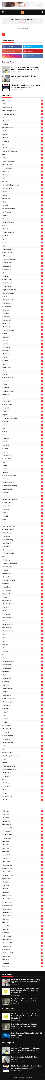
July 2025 (22, 841)
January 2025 (22, 862)
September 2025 (22, 834)
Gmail (22, 371)
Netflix (22, 513)
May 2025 (22, 848)
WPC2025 (22, 790)
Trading (22, 722)
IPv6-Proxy (22, 438)
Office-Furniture (22, 533)
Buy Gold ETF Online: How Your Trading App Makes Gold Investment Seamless (25, 981)
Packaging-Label (22, 550)
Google (22, 374)
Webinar (22, 762)
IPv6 (22, 435)
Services (22, 651)
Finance (22, 344)
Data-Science (22, 266)
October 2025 (22, 831)
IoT (22, 428)
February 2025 (22, 858)
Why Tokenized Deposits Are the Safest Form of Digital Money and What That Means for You (25, 991)
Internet (22, 425)
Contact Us (29, 1077)
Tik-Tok (22, 712)
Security (22, 644)
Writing (22, 793)
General (22, 364)
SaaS (22, 634)
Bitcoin (22, 192)
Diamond (22, 276)
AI (22, 117)
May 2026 (22, 814)
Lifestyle (22, 448)
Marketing (23, 479)
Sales (22, 637)
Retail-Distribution (22, 631)
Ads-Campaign (22, 107)
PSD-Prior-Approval (22, 604)
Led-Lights (22, 445)
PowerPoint (22, 594)
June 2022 (22, 963)
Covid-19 (22, 239)
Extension (22, 337)
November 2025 (22, 828)
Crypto (22, 246)
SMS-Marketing (22, 665)
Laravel (22, 442)
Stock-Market (22, 695)
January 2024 (22, 899)
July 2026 (22, 811)
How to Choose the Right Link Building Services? (25, 77)
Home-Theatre (22, 404)
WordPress (22, 783)
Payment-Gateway (22, 553)
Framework (22, 347)
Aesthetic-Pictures (22, 114)
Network (22, 516)
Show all (22, 22)
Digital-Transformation (22, 290)
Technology (23, 705)
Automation (22, 175)
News (22, 519)
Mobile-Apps (22, 502)
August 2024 (22, 878)
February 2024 (22, 895)
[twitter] (33, 46)
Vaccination (22, 739)
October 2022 (23, 949)
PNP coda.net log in (22, 580)
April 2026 (22, 818)
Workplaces (22, 786)
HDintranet (22, 388)
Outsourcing (22, 546)
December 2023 (22, 902)
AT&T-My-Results (22, 165)
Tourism (22, 719)
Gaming (22, 360)
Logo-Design (22, 458)
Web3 (22, 759)
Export (22, 333)
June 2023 (22, 922)
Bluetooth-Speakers (22, 208)
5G (22, 100)
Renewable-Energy (22, 624)
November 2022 (23, 946)
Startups (22, 692)
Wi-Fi (22, 779)
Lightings (22, 452)
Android (22, 134)
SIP (22, 654)
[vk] (33, 56)
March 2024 (22, 892)
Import (22, 415)
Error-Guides (22, 323)
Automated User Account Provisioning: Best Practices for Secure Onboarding (25, 68)
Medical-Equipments (22, 482)
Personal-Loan (22, 567)
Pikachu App (22, 577)
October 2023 (22, 909)
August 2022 (23, 956)
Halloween (22, 381)
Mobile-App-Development (22, 499)
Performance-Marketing (22, 563)
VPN (22, 746)
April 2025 (22, 851)
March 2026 (22, 821)
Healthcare (22, 394)
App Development (23, 148)
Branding (22, 215)
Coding (22, 225)
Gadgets (22, 357)
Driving (22, 296)
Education (22, 313)
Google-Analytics (22, 377)
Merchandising (22, 489)
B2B (22, 178)
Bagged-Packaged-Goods (22, 185)
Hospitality (22, 408)
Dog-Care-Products (22, 293)
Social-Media (22, 671)
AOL (22, 144)
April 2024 (22, 889)
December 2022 (22, 943)
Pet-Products (22, 573)
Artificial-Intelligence (22, 161)
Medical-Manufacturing (22, 485)
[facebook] (12, 46)
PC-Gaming (22, 560)
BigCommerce (22, 188)
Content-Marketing (22, 232)
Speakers (22, 681)
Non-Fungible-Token (22, 526)
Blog (22, 202)
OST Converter (22, 543)
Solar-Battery (22, 678)
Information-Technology (22, 418)
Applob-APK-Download (22, 151)
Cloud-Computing (22, 222)
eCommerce (22, 310)
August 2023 (22, 916)
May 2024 (22, 885)
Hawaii (22, 384)
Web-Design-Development (22, 756)
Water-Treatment (22, 752)
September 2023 (22, 912)
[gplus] (12, 51)
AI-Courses (22, 121)
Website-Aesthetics (22, 766)
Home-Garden (22, 401)
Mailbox (22, 469)
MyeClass (22, 509)
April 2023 (22, 929)
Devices (22, 273)
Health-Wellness (22, 391)
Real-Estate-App (22, 617)
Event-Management (22, 330)
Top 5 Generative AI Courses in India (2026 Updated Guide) (26, 1034)
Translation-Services (22, 729)
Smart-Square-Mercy (22, 661)
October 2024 (22, 872)
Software (23, 675)
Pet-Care (22, 570)
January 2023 (22, 939)
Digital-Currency (22, 279)
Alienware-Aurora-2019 (22, 127)
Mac (22, 462)
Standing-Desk (22, 688)
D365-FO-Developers (22, 259)
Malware (22, 472)
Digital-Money (22, 286)
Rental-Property (22, 627)
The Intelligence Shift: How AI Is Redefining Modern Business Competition (26, 86)
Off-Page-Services (22, 529)
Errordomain (22, 327)
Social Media (22, 668)
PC (22, 556)
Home (15, 1077)
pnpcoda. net (22, 587)
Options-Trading (22, 540)
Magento (22, 465)
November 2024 (22, 868)
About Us (21, 1077)
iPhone (22, 431)
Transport (22, 732)
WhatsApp (22, 776)
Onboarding (22, 536)
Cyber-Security (22, 252)
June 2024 (22, 882)
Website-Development (23, 769)
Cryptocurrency (22, 249)
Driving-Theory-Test (22, 300)
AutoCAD (22, 171)
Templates (22, 708)
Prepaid (22, 597)
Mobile (22, 496)
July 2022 (23, 959)
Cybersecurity (22, 256)
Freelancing (22, 354)
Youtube (22, 800)
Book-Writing (22, 212)
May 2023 (22, 926)
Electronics (22, 317)
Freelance (22, 350)
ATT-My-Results (22, 168)
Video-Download (22, 742)
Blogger (22, 205)
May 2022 (22, 966)
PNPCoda (22, 583)
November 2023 (22, 905)
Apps (22, 154)
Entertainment (22, 320)
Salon (22, 641)
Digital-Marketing (23, 283)
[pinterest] (33, 51)
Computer (22, 229)
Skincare (22, 658)
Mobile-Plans (22, 506)
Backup (22, 181)
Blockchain (22, 198)
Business (23, 219)
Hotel (22, 411)
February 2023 (22, 936)
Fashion (22, 340)
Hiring (22, 398)
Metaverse (22, 492)
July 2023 (22, 919)
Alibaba (22, 124)
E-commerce (22, 306)
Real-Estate (22, 614)
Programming (22, 600)
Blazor (22, 195)
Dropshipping (22, 303)
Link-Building (22, 455)
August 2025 (22, 838)
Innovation (22, 421)
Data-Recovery (22, 263)
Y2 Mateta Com (22, 796)
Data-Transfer (22, 269)
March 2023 (22, 932)
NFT (22, 523)
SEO (23, 648)
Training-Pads (22, 725)
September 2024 (22, 875)
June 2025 (22, 845)
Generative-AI (22, 367)
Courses (22, 235)
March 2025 (22, 855)
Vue (22, 749)
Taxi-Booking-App (22, 702)
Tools (22, 715)
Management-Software (22, 475)
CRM (22, 242)
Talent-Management (22, 698)
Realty (22, 621)
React (22, 610)
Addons (22, 104)
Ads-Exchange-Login (22, 110)
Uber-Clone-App (22, 735)
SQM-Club (22, 685)
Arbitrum (22, 158)
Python (22, 607)
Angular (22, 138)
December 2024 (22, 865)
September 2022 (23, 953)
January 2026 (22, 824)
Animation (22, 141)
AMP (22, 131)
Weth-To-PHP (22, 773)
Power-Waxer (22, 590)
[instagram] (12, 56)
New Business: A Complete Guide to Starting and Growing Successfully (24, 1000)
